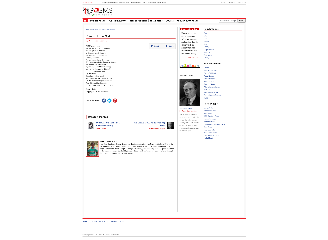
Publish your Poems (187, 20)
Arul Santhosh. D (211, 92)
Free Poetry (156, 20)
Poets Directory (117, 20)
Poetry (206, 46)
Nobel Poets (208, 138)
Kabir (206, 97)
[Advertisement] (216, 11)
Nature (206, 41)
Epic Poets (208, 127)
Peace (206, 33)
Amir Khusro (209, 76)
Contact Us (242, 2)
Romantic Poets (210, 118)
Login (223, 2)
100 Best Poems (97, 20)
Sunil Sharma (209, 81)
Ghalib (206, 67)
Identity (207, 52)
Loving (206, 57)
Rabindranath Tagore (212, 95)
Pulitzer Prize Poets (211, 135)
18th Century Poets (211, 116)
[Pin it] (115, 100)
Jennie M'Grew (186, 108)
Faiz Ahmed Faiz (210, 70)
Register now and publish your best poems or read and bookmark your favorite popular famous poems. (134, 2)
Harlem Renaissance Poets (214, 124)
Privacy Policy (118, 221)
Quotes (170, 20)
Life (205, 44)
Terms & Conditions (99, 221)
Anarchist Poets (210, 110)
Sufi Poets (208, 113)
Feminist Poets (209, 121)
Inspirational (209, 49)
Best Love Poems (138, 20)
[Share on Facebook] (104, 100)
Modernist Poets (210, 132)
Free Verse (208, 55)
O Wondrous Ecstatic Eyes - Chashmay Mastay (109, 124)
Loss (206, 38)
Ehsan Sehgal (209, 78)
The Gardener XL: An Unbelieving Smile (149, 124)
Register (231, 2)
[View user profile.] (92, 148)
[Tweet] (109, 100)
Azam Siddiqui (210, 73)
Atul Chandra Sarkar (212, 86)
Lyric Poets (208, 107)
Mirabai (207, 89)
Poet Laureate (209, 129)
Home (85, 221)
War (205, 35)
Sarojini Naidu (209, 84)
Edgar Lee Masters (189, 111)
